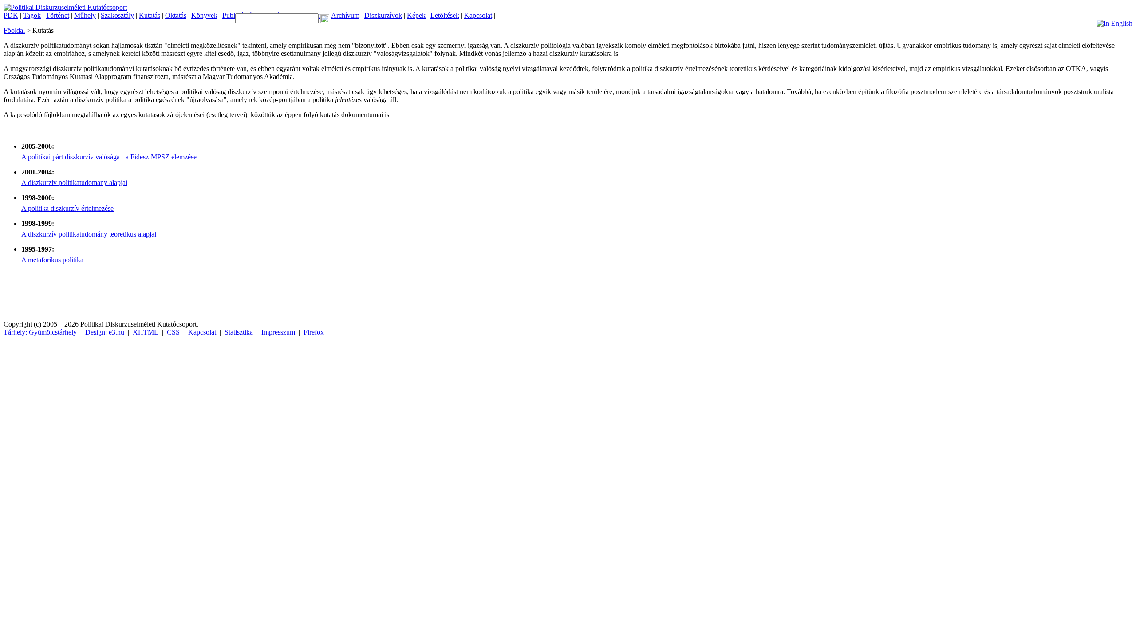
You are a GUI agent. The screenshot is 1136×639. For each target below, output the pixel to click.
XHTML (145, 332)
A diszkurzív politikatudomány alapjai (74, 182)
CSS (173, 332)
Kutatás (149, 15)
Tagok (32, 15)
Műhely (85, 15)
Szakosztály (117, 15)
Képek (416, 15)
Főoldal (14, 30)
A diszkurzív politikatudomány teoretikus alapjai (88, 234)
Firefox (314, 332)
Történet (57, 15)
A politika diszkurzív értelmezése (67, 208)
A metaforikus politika (52, 260)
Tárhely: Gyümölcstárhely (40, 332)
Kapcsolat (478, 15)
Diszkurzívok (383, 15)
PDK (11, 15)
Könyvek (204, 15)
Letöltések (444, 15)
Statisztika (239, 332)
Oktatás (175, 15)
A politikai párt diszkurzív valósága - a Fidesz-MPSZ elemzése (109, 157)
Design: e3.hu (104, 332)
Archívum (345, 15)
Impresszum (278, 332)
